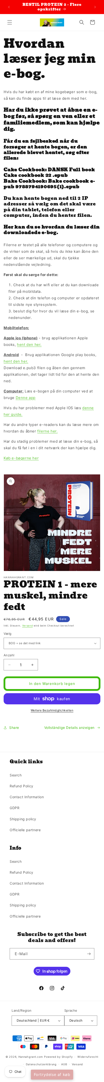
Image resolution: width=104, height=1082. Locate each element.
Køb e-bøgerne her (21, 458)
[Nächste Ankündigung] (95, 7)
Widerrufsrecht (87, 1056)
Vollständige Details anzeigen (69, 727)
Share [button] (14, 727)
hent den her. (29, 344)
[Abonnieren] (88, 954)
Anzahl (9, 655)
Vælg (8, 633)
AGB (64, 1064)
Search (16, 775)
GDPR (14, 808)
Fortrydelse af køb (52, 1074)
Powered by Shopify (58, 1056)
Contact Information (27, 797)
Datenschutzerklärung (41, 1064)
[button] (9, 22)
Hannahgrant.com (30, 1056)
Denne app (26, 397)
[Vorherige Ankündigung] (9, 7)
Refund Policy (21, 786)
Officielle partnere (25, 830)
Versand (27, 625)
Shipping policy (23, 819)
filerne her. (47, 431)
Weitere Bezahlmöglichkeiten (52, 710)
